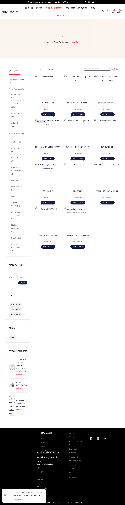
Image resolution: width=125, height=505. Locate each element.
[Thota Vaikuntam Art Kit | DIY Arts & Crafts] (48, 132)
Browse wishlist (85, 86)
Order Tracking (75, 472)
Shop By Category (54, 8)
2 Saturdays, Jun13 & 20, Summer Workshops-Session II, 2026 (21, 365)
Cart (43, 446)
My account (46, 438)
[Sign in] (108, 12)
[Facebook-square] (85, 2)
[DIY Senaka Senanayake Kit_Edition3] (107, 88)
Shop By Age (36, 8)
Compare (55, 91)
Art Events (82, 8)
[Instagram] (89, 2)
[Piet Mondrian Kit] (48, 88)
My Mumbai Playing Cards (21, 383)
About (59, 15)
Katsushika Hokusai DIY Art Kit (77, 147)
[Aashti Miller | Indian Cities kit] (107, 176)
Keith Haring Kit (47, 191)
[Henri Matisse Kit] (107, 132)
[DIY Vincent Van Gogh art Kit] (77, 88)
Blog (93, 8)
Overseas (73, 476)
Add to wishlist (55, 86)
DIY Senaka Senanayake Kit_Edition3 (20, 403)
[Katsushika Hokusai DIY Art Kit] (77, 132)
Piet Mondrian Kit (48, 103)
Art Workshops (47, 450)
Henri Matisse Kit (107, 147)
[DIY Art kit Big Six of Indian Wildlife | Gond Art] (48, 220)
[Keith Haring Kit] (48, 176)
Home (27, 8)
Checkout (45, 442)
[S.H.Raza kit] (77, 176)
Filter (23, 283)
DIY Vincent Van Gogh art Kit (77, 103)
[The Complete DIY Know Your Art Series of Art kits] (77, 220)
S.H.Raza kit (77, 191)
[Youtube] (93, 2)
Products (70, 8)
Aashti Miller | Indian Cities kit (107, 191)
